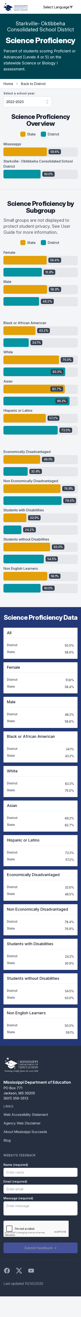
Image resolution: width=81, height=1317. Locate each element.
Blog (7, 1140)
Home (8, 84)
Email (15, 1181)
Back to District (33, 84)
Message (18, 1198)
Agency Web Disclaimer (22, 1123)
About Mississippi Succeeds (25, 1132)
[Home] (15, 7)
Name (15, 1165)
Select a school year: (19, 93)
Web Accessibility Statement (25, 1114)
